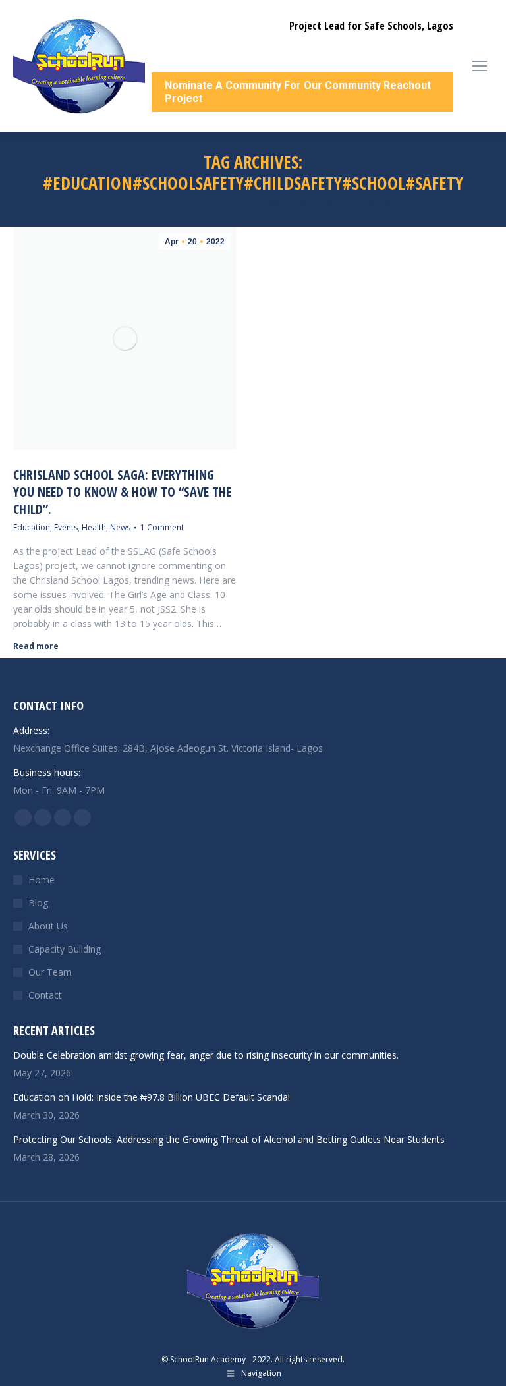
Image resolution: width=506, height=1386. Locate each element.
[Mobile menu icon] (479, 66)
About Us (48, 926)
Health (94, 527)
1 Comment (162, 527)
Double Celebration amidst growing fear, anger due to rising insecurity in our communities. (206, 1055)
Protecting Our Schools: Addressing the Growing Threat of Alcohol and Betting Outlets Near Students (229, 1139)
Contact (45, 995)
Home (41, 879)
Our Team (50, 972)
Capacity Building (64, 949)
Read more (36, 646)
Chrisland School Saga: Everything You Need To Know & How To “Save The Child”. (122, 492)
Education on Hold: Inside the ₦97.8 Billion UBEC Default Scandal (151, 1097)
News (120, 527)
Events (66, 527)
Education (31, 527)
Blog (38, 903)
